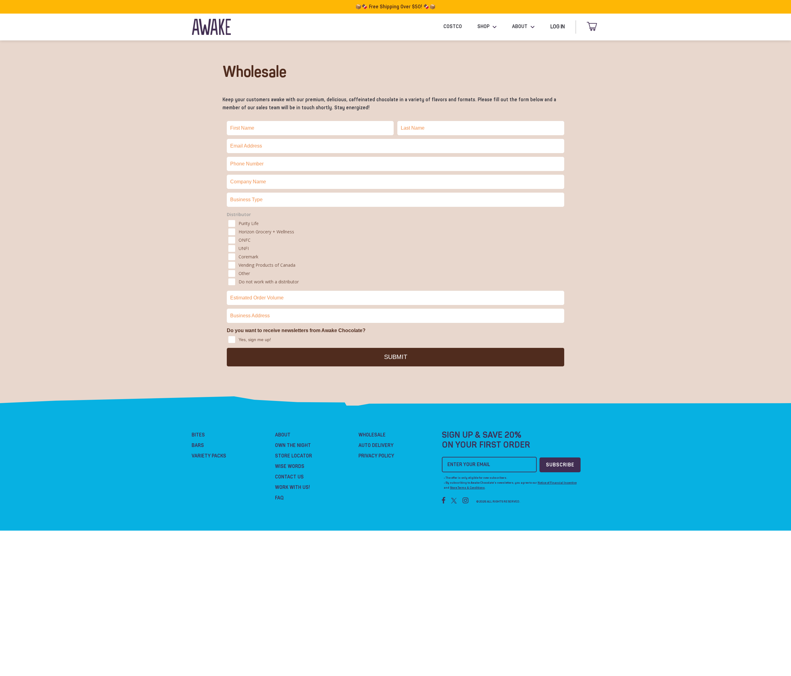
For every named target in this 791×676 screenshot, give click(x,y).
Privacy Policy (376, 456)
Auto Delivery (376, 445)
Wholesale (372, 435)
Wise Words (289, 466)
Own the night (293, 445)
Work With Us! (292, 487)
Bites (198, 435)
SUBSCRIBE (560, 465)
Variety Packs (209, 456)
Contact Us (289, 477)
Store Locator (293, 456)
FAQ (279, 498)
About (282, 435)
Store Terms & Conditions (467, 488)
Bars (198, 445)
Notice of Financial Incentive (557, 483)
